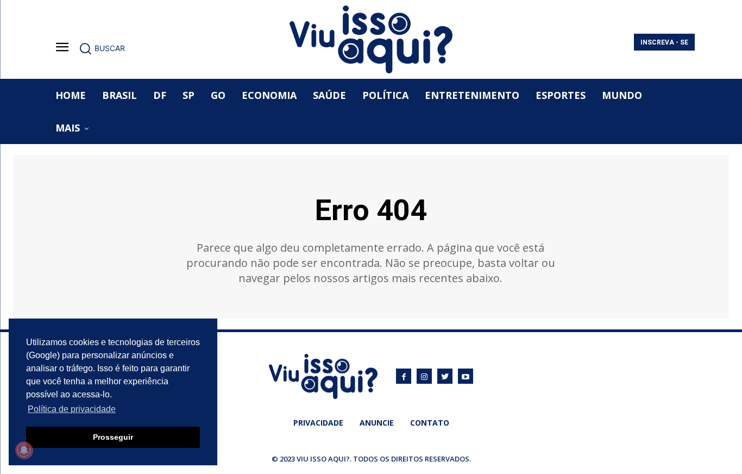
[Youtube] (465, 376)
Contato (429, 422)
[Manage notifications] (24, 450)
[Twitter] (444, 376)
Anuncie (377, 422)
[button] (102, 48)
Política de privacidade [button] (72, 409)
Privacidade (318, 422)
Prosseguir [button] (113, 437)
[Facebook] (403, 376)
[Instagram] (424, 376)
